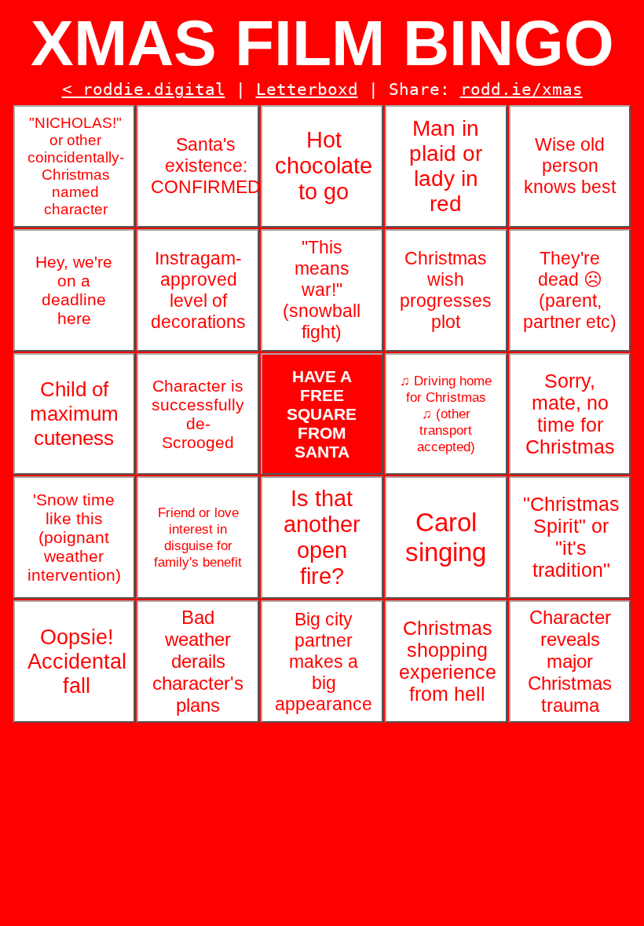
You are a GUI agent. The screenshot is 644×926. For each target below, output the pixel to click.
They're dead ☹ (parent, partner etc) (570, 290)
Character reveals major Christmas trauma (570, 661)
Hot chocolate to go (323, 165)
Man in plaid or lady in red (445, 166)
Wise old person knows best (570, 165)
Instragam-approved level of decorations (198, 290)
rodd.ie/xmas (521, 89)
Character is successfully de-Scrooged (198, 414)
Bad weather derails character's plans (197, 661)
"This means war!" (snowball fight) (321, 289)
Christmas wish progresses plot (446, 290)
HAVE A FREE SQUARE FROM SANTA (322, 414)
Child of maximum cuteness (74, 413)
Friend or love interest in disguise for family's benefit (198, 537)
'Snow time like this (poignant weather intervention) (74, 537)
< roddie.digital (143, 89)
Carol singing (445, 537)
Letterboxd (307, 89)
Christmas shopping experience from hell (447, 661)
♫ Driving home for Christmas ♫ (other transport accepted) (446, 413)
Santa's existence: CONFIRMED (205, 165)
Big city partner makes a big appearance (323, 661)
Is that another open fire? (322, 537)
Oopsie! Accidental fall (76, 661)
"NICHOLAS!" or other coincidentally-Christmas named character (75, 166)
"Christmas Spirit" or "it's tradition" (571, 537)
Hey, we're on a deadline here (73, 290)
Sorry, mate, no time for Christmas (570, 414)
